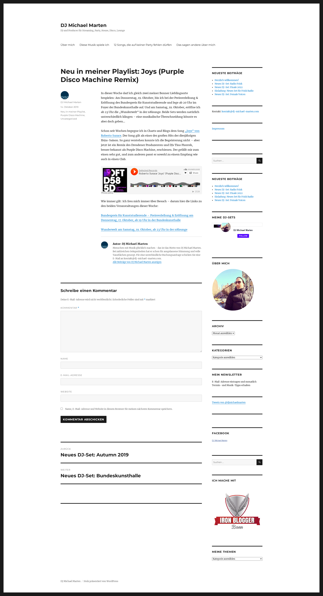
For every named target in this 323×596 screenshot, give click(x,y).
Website (66, 391)
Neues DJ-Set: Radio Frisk (228, 83)
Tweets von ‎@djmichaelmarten (229, 402)
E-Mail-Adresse (71, 375)
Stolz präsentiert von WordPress (101, 581)
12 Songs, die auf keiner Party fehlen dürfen (143, 44)
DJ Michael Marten (83, 25)
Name (64, 358)
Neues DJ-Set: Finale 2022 (229, 87)
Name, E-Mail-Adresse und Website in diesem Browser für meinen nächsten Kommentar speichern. (118, 409)
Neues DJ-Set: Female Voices (230, 94)
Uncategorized (69, 118)
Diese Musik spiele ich (94, 44)
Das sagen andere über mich (195, 44)
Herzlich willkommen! (227, 80)
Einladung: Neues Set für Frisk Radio (234, 90)
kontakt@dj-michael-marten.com (240, 111)
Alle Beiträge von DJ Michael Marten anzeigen (137, 262)
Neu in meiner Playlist (73, 111)
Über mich (68, 44)
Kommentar (70, 307)
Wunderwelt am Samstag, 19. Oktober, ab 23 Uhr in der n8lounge (144, 229)
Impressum (218, 128)
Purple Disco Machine (73, 115)
